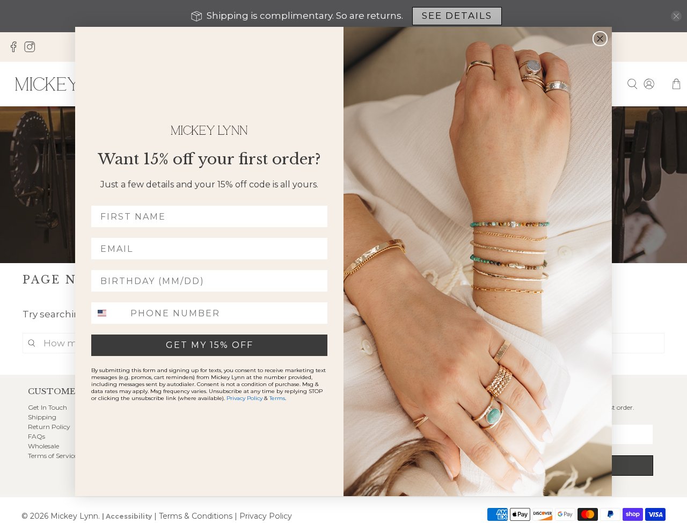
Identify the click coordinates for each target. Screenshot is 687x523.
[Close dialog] (600, 38)
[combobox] (108, 313)
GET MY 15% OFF (209, 345)
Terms (277, 398)
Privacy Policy (244, 398)
